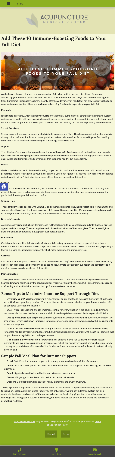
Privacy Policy (61, 424)
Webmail (51, 433)
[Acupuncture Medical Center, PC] (57, 20)
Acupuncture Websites (24, 421)
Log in (66, 433)
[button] (4, 187)
